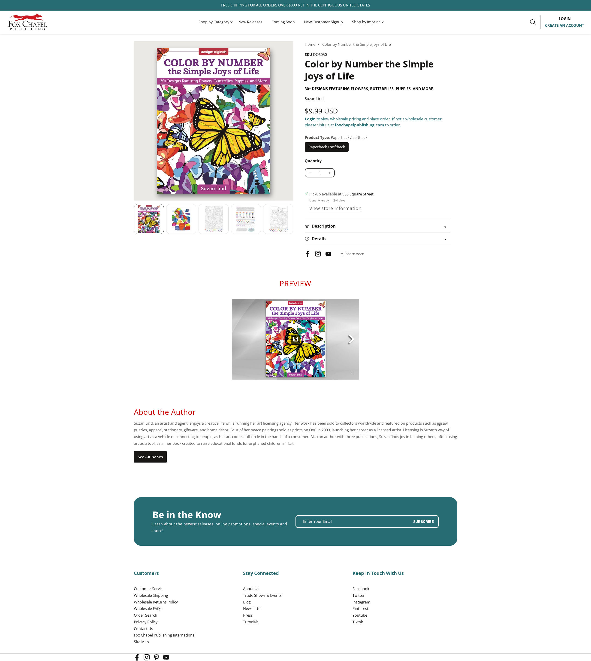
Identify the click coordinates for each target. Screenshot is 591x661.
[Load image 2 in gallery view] (181, 219)
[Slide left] (133, 219)
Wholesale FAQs (148, 608)
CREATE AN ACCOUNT (564, 25)
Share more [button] (355, 254)
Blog (247, 602)
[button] (214, 22)
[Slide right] (293, 219)
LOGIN (565, 18)
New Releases (250, 21)
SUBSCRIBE (423, 522)
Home (310, 44)
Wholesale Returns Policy (156, 602)
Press (248, 615)
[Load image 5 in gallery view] (278, 219)
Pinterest (360, 608)
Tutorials (251, 621)
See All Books (150, 457)
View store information (335, 208)
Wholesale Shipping (151, 595)
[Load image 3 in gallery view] (214, 219)
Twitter (359, 595)
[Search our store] (535, 22)
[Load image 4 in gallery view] (246, 219)
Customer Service (149, 588)
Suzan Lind (314, 98)
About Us (251, 588)
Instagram (361, 602)
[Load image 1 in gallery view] (149, 219)
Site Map (141, 641)
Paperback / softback (326, 148)
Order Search (145, 615)
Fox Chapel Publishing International (165, 635)
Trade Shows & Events (262, 595)
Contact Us (143, 628)
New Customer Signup (323, 21)
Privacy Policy (145, 621)
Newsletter (252, 608)
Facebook (361, 588)
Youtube (360, 615)
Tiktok (358, 621)
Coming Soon (283, 21)
